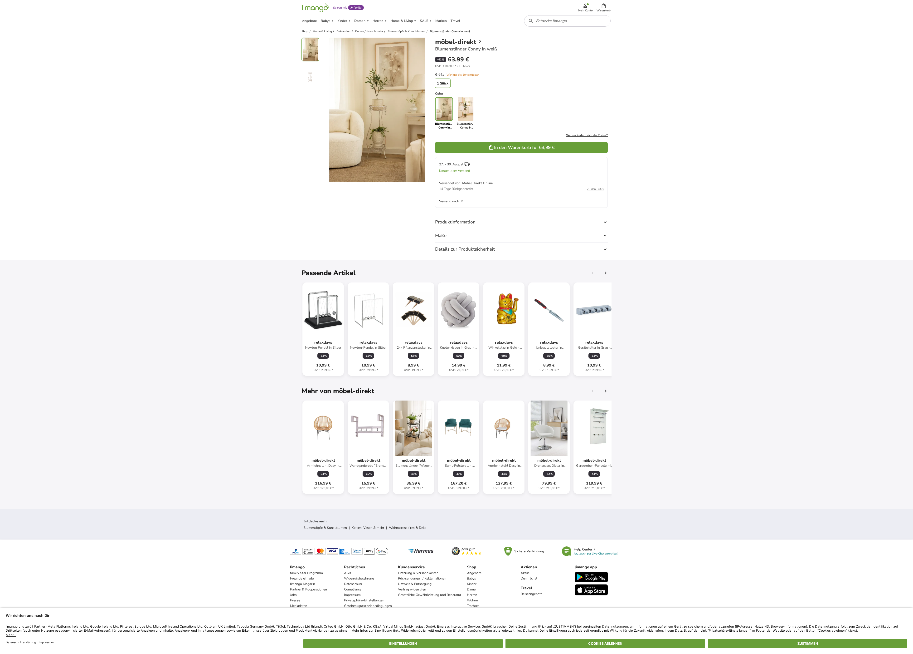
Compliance (352, 589)
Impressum (352, 595)
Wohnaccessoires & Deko (408, 527)
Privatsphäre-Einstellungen (364, 600)
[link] (466, 113)
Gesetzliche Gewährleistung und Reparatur (429, 595)
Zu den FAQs (595, 189)
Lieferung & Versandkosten (418, 573)
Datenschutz (353, 584)
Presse (295, 600)
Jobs (293, 595)
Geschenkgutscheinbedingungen (368, 606)
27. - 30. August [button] (451, 164)
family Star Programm (306, 573)
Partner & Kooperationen (308, 589)
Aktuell (526, 573)
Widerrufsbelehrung (359, 578)
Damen (472, 589)
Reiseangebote (531, 594)
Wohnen (473, 600)
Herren (472, 595)
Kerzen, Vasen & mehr (368, 527)
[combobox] (567, 21)
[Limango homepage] (315, 7)
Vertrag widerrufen (412, 589)
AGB (347, 573)
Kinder (471, 584)
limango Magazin (302, 584)
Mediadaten (298, 606)
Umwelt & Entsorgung (415, 584)
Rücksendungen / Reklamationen (422, 578)
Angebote (474, 573)
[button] (604, 7)
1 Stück (442, 83)
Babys (471, 578)
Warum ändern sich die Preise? (587, 135)
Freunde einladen (303, 578)
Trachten (473, 606)
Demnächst (529, 578)
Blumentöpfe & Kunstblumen (325, 527)
